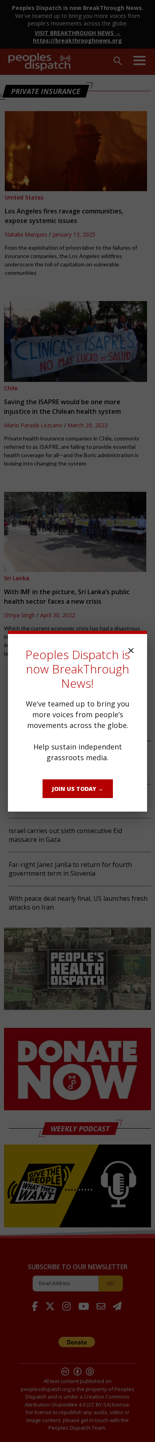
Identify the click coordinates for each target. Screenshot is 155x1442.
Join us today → (77, 788)
